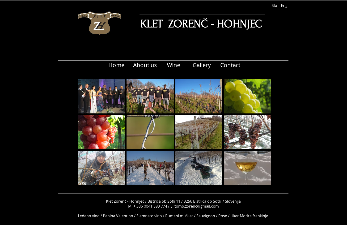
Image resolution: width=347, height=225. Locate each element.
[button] (101, 96)
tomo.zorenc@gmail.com (196, 206)
